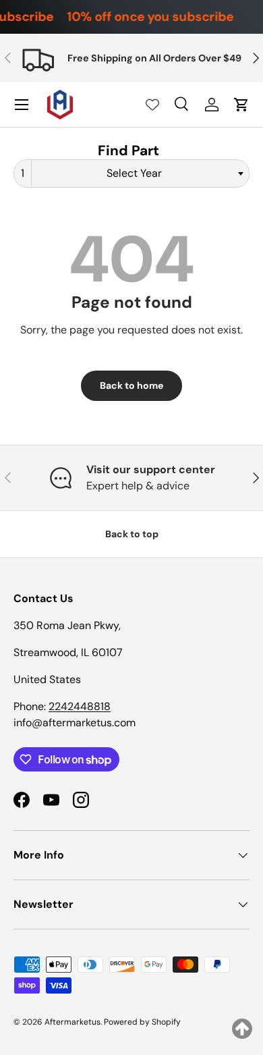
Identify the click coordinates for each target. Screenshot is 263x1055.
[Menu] (21, 104)
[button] (241, 104)
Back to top (131, 534)
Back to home (131, 385)
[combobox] (131, 173)
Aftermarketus (72, 1022)
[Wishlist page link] (152, 104)
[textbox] (138, 173)
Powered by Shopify (142, 1022)
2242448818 (80, 706)
